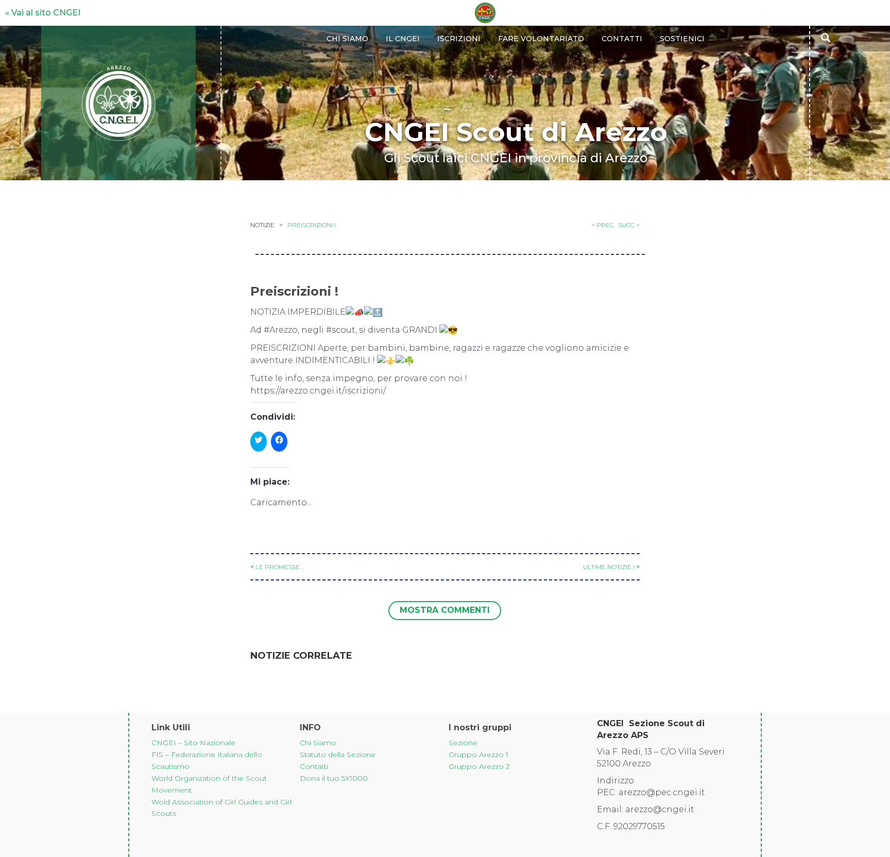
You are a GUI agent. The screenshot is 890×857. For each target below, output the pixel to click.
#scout (340, 330)
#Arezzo (281, 330)
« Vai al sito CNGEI (42, 13)
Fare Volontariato (541, 38)
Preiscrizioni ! (311, 225)
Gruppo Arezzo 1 (478, 754)
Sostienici (682, 38)
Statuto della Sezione (337, 754)
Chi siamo (347, 38)
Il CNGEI (403, 38)
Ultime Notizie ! (609, 567)
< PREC (602, 225)
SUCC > (629, 225)
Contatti (622, 38)
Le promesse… (279, 567)
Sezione (267, 263)
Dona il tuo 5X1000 (334, 778)
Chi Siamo (318, 742)
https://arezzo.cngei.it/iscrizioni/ (318, 391)
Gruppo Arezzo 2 (479, 766)
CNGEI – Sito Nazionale (193, 742)
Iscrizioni (459, 38)
